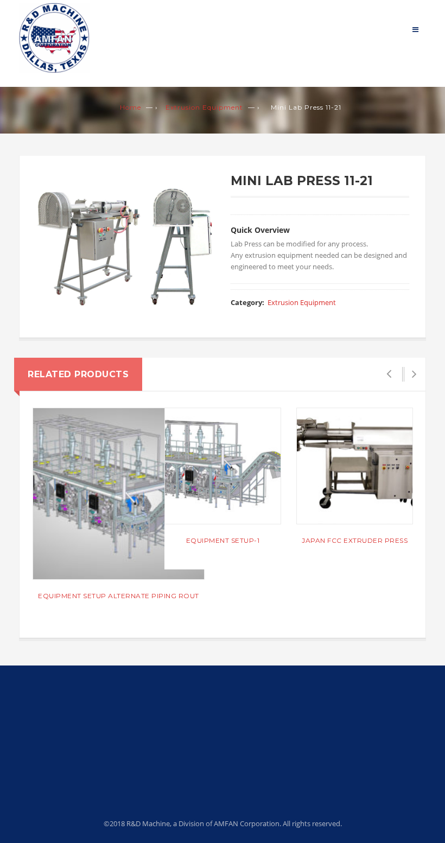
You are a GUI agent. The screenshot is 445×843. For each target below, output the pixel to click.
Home (130, 107)
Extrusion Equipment (204, 107)
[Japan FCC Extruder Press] (354, 466)
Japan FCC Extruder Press (355, 540)
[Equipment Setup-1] (223, 466)
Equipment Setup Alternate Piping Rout (118, 596)
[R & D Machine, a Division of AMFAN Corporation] (54, 37)
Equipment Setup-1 (223, 540)
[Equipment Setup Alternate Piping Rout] (118, 493)
